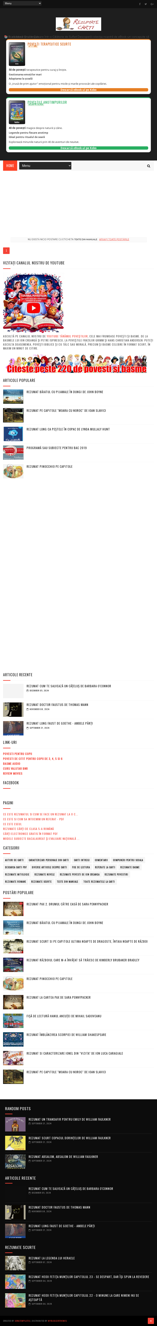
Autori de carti (14, 860)
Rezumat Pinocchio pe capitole (50, 466)
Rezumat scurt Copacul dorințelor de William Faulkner (70, 1138)
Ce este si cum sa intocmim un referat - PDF (33, 819)
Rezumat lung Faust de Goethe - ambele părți (60, 723)
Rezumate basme (130, 867)
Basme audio (11, 763)
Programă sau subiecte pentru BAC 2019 (57, 447)
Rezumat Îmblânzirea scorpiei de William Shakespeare (66, 1034)
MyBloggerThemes (57, 1320)
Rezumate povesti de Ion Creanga (80, 874)
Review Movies (12, 773)
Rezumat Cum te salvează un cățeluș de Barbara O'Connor (69, 686)
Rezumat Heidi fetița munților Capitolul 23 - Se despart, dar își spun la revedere (89, 1276)
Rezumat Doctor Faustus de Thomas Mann (57, 704)
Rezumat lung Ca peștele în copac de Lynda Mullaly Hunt (68, 429)
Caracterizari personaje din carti (49, 860)
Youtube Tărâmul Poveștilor (67, 336)
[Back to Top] (151, 1321)
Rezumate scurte (41, 881)
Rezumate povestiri (116, 874)
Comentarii (101, 860)
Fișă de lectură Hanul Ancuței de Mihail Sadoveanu (64, 1016)
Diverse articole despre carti (49, 867)
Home (10, 165)
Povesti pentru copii (17, 753)
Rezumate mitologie (17, 874)
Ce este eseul (12, 824)
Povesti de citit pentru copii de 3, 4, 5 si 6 (33, 758)
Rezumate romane (15, 881)
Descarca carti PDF (16, 867)
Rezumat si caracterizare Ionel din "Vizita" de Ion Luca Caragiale (75, 1053)
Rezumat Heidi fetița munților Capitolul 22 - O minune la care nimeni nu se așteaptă (84, 1297)
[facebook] (140, 4)
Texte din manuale (67, 881)
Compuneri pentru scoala (128, 860)
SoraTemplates (22, 1320)
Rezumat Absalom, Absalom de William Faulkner (63, 1156)
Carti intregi (82, 860)
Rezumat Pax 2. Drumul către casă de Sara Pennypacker (67, 904)
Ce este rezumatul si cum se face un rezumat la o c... (40, 814)
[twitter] (145, 4)
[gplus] (152, 4)
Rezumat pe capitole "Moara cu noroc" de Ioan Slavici (66, 410)
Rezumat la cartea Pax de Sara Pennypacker (59, 997)
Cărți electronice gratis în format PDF (30, 833)
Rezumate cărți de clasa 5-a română (28, 828)
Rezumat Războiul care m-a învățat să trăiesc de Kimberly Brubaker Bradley (83, 960)
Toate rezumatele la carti (99, 881)
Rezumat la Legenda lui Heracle (52, 1258)
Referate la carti (105, 867)
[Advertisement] (78, 201)
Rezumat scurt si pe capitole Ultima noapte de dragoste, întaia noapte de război (87, 941)
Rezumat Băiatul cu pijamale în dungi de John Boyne (65, 391)
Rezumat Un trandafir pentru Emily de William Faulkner (70, 1119)
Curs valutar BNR (15, 768)
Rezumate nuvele (45, 874)
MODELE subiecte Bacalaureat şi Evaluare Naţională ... (41, 838)
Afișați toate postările (114, 239)
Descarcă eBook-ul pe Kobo (78, 89)
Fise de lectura (81, 867)
